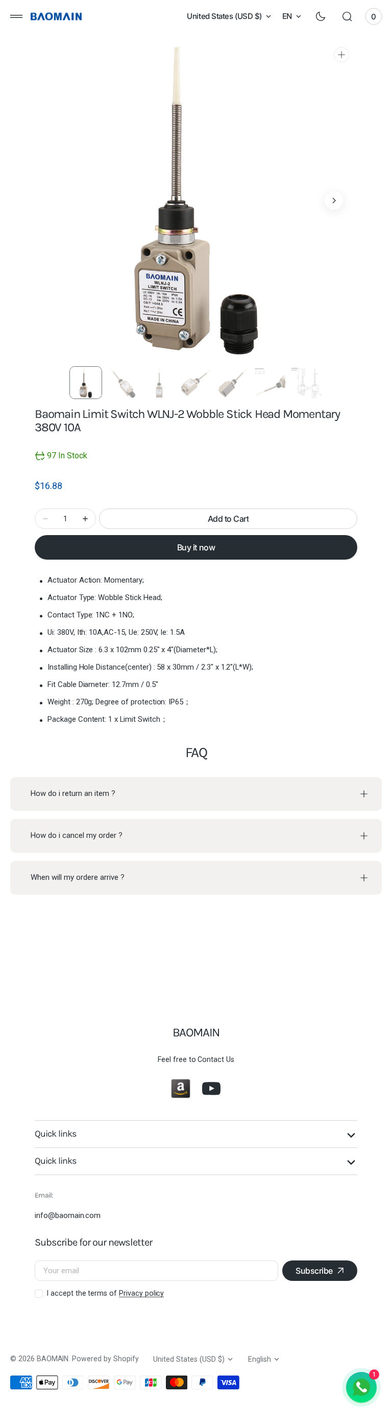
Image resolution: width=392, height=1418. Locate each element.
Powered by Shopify (105, 1359)
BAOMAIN (53, 1359)
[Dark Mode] (320, 16)
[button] (16, 16)
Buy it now (196, 547)
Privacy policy (141, 1293)
